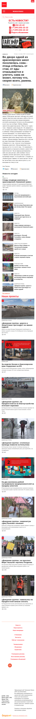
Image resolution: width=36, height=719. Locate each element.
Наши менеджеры (18, 630)
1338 (5, 570)
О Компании (18, 635)
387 (5, 413)
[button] (16, 50)
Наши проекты (10, 296)
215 (6, 189)
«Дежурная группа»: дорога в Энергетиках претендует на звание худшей (17, 325)
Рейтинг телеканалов (18, 640)
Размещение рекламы (18, 654)
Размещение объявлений (18, 659)
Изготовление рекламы (18, 656)
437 (5, 372)
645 (5, 491)
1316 (5, 609)
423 (5, 334)
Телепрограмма (18, 644)
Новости (5, 178)
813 (5, 531)
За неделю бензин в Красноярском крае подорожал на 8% (17, 365)
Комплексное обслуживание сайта (20, 715)
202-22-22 (20, 25)
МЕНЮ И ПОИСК (18, 11)
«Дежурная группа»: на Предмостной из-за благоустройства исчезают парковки (18, 403)
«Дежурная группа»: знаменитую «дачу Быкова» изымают (16, 522)
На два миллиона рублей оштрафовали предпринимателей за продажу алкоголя (18, 484)
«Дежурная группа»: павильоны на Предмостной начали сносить (17, 600)
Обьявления (18, 647)
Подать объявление (19, 32)
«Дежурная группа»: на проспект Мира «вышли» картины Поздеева (17, 561)
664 (5, 452)
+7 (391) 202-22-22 (20, 27)
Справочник (18, 649)
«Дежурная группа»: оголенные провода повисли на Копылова (16, 444)
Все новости (6, 293)
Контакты (18, 637)
